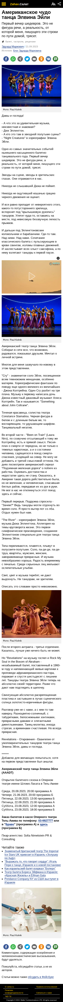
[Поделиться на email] (34, 59)
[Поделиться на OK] (41, 59)
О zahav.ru (9, 987)
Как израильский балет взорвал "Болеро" (30, 868)
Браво (10, 824)
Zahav (14, 4)
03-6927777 (45, 820)
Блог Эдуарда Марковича (27, 50)
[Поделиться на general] (20, 59)
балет (8, 41)
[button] (58, 258)
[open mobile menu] (4, 4)
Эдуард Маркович (13, 46)
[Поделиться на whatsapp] (13, 59)
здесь (44, 824)
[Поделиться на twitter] (27, 59)
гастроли (18, 41)
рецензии (30, 41)
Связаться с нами (44, 993)
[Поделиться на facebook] (6, 59)
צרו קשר (8, 996)
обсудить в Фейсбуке (41, 977)
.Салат (24, 4)
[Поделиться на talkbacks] (55, 59)
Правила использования (46, 987)
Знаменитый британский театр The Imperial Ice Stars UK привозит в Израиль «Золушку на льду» (31, 855)
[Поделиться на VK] (48, 59)
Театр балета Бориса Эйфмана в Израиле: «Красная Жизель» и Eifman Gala (31, 874)
